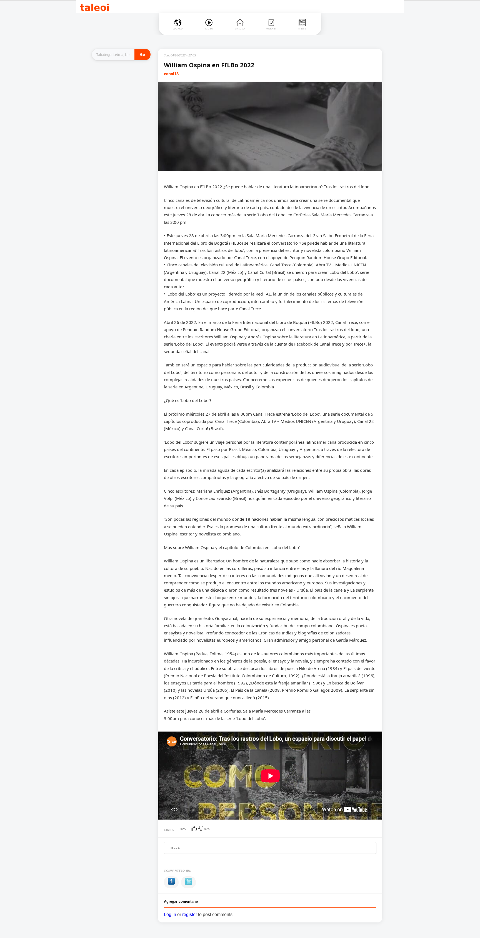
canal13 (171, 73)
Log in (170, 914)
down (201, 829)
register (189, 914)
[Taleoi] (94, 6)
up (194, 829)
